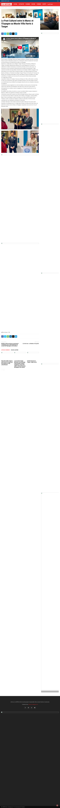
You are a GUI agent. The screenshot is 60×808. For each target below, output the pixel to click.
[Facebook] (2, 34)
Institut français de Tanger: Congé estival (32, 361)
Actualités (21, 4)
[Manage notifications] (57, 805)
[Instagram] (28, 708)
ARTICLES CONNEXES (5, 350)
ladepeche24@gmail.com (33, 704)
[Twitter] (5, 34)
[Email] (13, 34)
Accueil (15, 4)
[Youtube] (35, 708)
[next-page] (4, 369)
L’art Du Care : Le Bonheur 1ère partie (31, 343)
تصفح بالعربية (50, 4)
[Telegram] (16, 34)
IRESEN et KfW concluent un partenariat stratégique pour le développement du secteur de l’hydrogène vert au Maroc (10, 344)
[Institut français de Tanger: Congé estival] (33, 356)
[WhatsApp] (8, 34)
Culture (33, 4)
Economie (28, 4)
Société (44, 4)
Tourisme (39, 4)
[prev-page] (2, 369)
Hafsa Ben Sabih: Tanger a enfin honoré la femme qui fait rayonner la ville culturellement (7, 362)
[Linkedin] (10, 34)
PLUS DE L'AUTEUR (14, 350)
